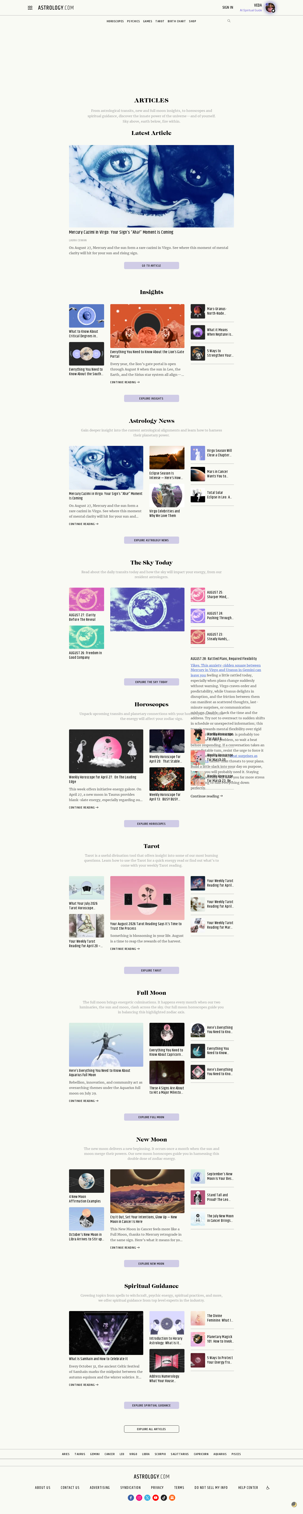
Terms (179, 1488)
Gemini (95, 1454)
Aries (66, 1454)
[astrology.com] (55, 8)
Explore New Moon (151, 1263)
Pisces (236, 1454)
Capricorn (201, 1454)
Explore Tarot (151, 970)
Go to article (151, 265)
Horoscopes (115, 21)
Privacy (157, 1488)
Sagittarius (180, 1454)
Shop (192, 21)
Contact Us (70, 1488)
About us (42, 1488)
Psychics (133, 21)
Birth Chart (177, 21)
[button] (268, 1488)
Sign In (228, 8)
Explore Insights (151, 398)
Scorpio (160, 1454)
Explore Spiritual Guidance (151, 1405)
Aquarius (220, 1454)
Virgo (133, 1454)
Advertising (100, 1488)
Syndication (130, 1488)
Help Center (248, 1488)
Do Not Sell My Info (211, 1488)
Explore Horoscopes (151, 823)
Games (148, 21)
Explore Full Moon (151, 1117)
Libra (146, 1454)
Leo (122, 1454)
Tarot (160, 21)
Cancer (110, 1454)
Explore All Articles (151, 1429)
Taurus (80, 1454)
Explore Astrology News (151, 540)
